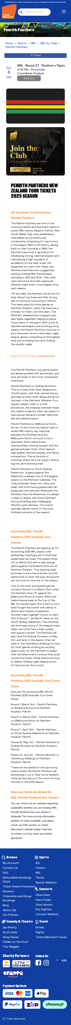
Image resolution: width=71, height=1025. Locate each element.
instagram (46, 963)
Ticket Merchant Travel (51, 937)
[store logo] (9, 11)
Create (19, 975)
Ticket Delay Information (19, 886)
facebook (39, 963)
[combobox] (34, 12)
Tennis (40, 877)
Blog (6, 905)
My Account (11, 862)
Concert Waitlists (47, 914)
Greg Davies (11, 937)
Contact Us (10, 867)
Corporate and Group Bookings (17, 898)
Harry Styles (43, 899)
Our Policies (10, 914)
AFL (38, 862)
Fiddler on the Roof (15, 941)
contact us (20, 833)
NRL (33, 43)
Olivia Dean (43, 894)
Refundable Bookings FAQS (17, 879)
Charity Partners (16, 956)
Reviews (8, 891)
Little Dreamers (22, 964)
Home (9, 43)
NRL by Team (49, 43)
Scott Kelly (10, 932)
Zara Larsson (44, 904)
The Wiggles (11, 946)
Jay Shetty (10, 927)
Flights (40, 932)
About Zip (9, 910)
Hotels (40, 927)
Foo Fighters (44, 909)
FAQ (25, 825)
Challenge (7, 964)
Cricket (40, 867)
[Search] (21, 12)
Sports (22, 43)
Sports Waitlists (46, 882)
